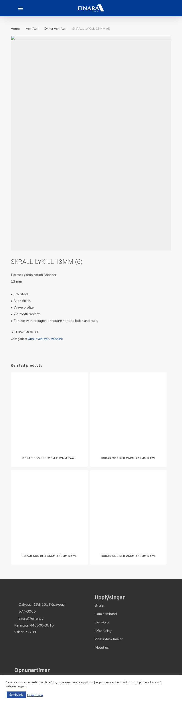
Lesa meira (35, 695)
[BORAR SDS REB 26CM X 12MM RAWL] (128, 410)
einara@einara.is (30, 618)
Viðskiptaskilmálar (109, 639)
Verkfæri (32, 28)
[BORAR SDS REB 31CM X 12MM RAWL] (49, 410)
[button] (20, 8)
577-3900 (27, 611)
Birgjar (100, 605)
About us (102, 647)
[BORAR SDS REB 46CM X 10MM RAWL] (49, 508)
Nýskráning (103, 630)
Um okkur (102, 622)
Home (15, 28)
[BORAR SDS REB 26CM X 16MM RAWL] (128, 508)
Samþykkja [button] (16, 695)
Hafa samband (106, 613)
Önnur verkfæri (55, 28)
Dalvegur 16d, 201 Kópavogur (42, 604)
